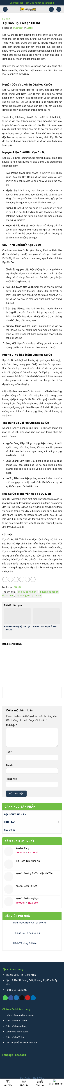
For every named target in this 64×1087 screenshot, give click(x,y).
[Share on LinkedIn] (33, 579)
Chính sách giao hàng (16, 1026)
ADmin (29, 28)
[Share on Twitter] (16, 579)
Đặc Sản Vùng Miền (15, 814)
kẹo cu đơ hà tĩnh (27, 591)
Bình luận (11, 725)
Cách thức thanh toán (17, 1031)
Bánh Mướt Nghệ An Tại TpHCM (29, 922)
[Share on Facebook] (10, 579)
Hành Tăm (10, 822)
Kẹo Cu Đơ (9, 829)
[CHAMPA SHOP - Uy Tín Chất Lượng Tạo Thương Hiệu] (28, 9)
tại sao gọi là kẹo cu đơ (29, 595)
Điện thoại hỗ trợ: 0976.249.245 (21, 1042)
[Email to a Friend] (21, 579)
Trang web (11, 779)
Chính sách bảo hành (16, 1020)
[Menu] (5, 9)
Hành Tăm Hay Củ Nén (25, 943)
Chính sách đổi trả (15, 1037)
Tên (9, 752)
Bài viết (6, 19)
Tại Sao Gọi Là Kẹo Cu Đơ (26, 933)
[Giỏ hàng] (51, 9)
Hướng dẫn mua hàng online (20, 1015)
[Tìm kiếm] (58, 9)
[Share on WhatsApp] (4, 579)
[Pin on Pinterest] (27, 579)
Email (9, 765)
